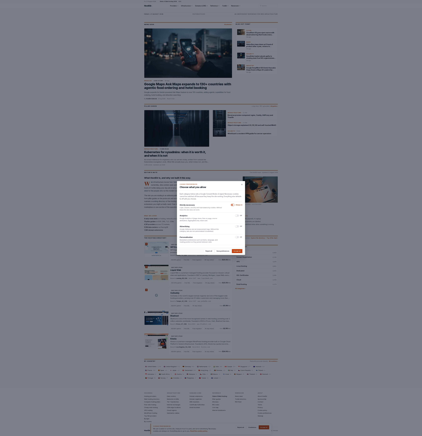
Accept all (237, 251)
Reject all (209, 251)
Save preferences (222, 251)
